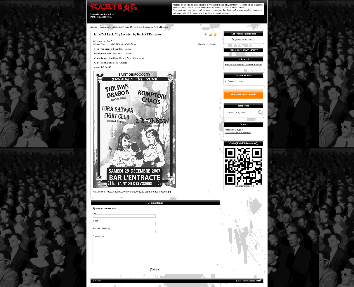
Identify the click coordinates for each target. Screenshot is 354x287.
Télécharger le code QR (243, 186)
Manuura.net (252, 280)
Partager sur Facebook (200, 34)
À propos (96, 280)
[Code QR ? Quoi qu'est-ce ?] (256, 143)
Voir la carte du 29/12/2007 (243, 49)
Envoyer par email (210, 34)
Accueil (93, 27)
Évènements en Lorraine (111, 27)
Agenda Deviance (235, 81)
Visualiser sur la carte (207, 44)
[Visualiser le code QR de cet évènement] (243, 184)
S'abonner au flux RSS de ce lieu (215, 34)
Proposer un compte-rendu (243, 39)
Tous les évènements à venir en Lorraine (243, 64)
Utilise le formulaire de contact (238, 132)
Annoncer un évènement (243, 93)
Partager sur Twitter (205, 34)
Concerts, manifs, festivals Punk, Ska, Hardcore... (102, 10)
